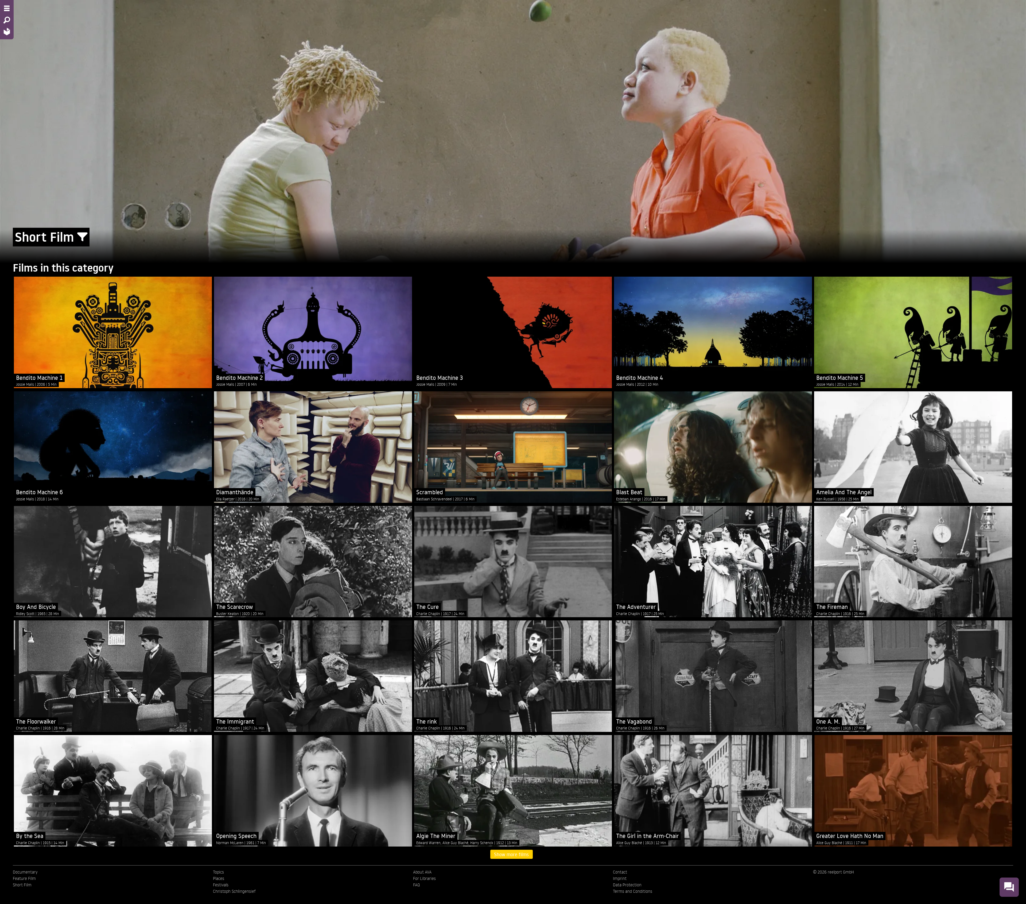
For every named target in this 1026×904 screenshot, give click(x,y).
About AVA (422, 872)
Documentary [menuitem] (25, 872)
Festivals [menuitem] (220, 884)
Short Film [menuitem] (22, 884)
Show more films (511, 854)
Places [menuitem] (218, 878)
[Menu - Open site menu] (6, 8)
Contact (620, 872)
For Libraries (424, 878)
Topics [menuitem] (218, 872)
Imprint (620, 878)
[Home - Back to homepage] (6, 31)
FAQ (416, 884)
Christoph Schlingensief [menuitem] (234, 891)
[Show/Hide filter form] (82, 237)
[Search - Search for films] (6, 20)
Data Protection (627, 884)
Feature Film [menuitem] (24, 878)
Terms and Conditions (632, 891)
